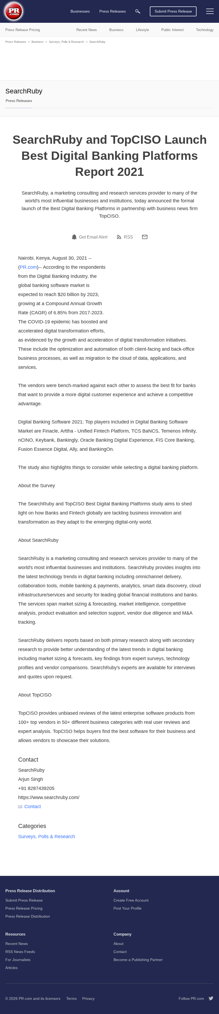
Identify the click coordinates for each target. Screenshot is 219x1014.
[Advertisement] (109, 62)
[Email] (145, 237)
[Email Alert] (75, 237)
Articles (11, 968)
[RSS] (120, 237)
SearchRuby (97, 41)
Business (38, 41)
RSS (128, 237)
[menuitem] (137, 11)
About (118, 943)
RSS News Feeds (20, 951)
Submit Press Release (173, 11)
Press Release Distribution (27, 916)
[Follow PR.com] (209, 998)
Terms (71, 998)
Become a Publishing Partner (138, 960)
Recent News (16, 943)
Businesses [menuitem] (80, 11)
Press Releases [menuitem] (112, 11)
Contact (32, 806)
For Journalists (17, 960)
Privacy (88, 998)
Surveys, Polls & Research (66, 41)
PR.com (28, 267)
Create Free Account (131, 900)
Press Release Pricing (23, 908)
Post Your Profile (128, 908)
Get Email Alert (93, 237)
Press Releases (15, 41)
